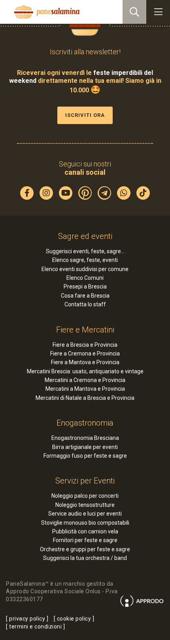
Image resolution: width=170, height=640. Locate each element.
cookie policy (74, 618)
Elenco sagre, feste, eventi (85, 260)
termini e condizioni (35, 626)
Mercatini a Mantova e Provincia (85, 389)
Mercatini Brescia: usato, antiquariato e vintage (85, 371)
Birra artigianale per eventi (85, 447)
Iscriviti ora (85, 115)
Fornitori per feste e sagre (85, 540)
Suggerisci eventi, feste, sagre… (85, 251)
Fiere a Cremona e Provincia (85, 353)
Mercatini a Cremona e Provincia (85, 380)
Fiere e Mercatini (85, 329)
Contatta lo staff (85, 304)
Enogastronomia (85, 423)
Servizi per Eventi (85, 480)
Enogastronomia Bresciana (85, 438)
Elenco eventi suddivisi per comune (85, 269)
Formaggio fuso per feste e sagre (85, 456)
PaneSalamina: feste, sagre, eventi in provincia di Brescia (46, 11)
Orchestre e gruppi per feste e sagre (85, 549)
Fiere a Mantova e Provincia (85, 362)
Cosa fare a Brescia (85, 295)
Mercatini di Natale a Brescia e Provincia (85, 398)
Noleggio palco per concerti (85, 496)
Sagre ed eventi (85, 236)
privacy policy (27, 618)
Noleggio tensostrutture (85, 505)
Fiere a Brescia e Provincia (85, 345)
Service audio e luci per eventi (85, 513)
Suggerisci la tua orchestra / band (85, 558)
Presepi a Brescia (85, 286)
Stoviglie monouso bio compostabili (85, 523)
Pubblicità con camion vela (85, 531)
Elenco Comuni (85, 278)
